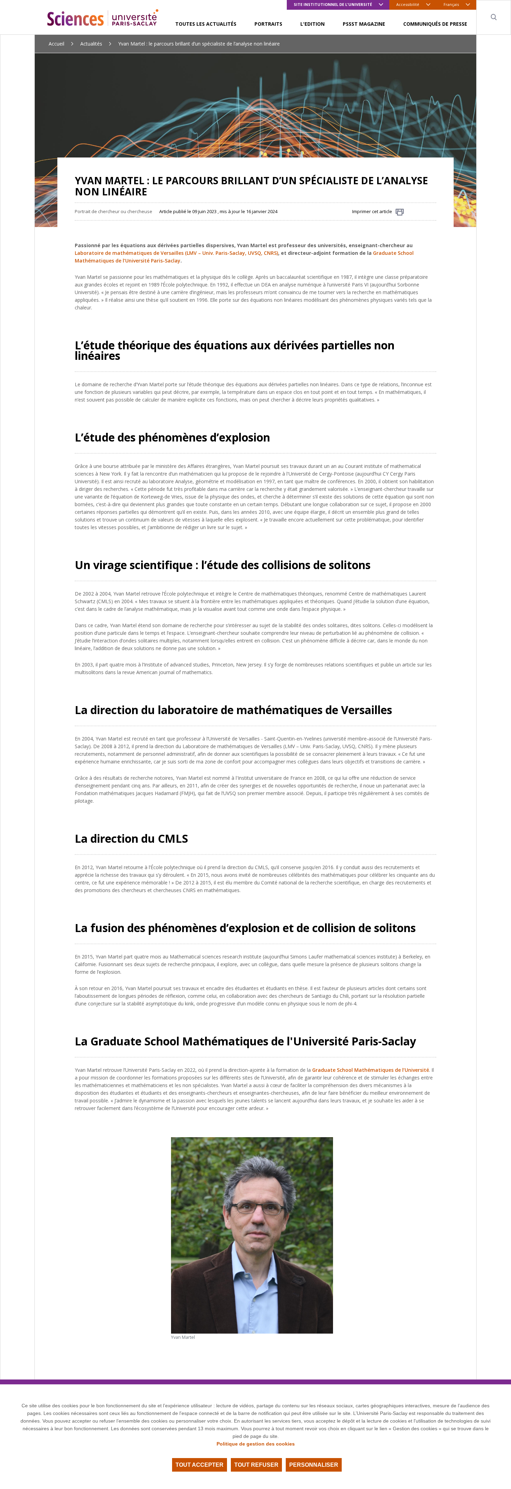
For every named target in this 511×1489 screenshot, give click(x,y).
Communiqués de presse (435, 24)
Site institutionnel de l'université (333, 4)
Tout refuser (256, 1465)
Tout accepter (200, 1465)
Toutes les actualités (205, 24)
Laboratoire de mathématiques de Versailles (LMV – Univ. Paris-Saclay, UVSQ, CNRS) (176, 253)
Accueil (56, 43)
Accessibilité (407, 4)
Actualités (91, 43)
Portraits (268, 24)
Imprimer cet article (372, 211)
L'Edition (312, 24)
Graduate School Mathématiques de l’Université (370, 1070)
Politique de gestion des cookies (256, 1444)
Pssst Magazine (364, 24)
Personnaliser (313, 1465)
